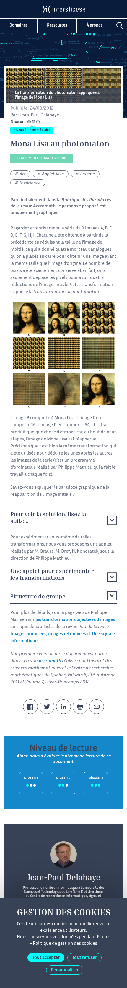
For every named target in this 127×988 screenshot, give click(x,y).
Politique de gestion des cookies (65, 944)
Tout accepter (46, 958)
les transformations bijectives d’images (75, 620)
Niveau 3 (95, 778)
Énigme (87, 174)
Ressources (57, 25)
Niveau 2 (63, 778)
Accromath (44, 206)
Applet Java (53, 174)
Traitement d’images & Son (41, 158)
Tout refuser (84, 958)
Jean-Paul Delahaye (39, 115)
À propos (94, 25)
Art (22, 174)
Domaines (18, 25)
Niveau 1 (31, 778)
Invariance (29, 183)
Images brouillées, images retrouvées (48, 634)
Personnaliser (65, 970)
